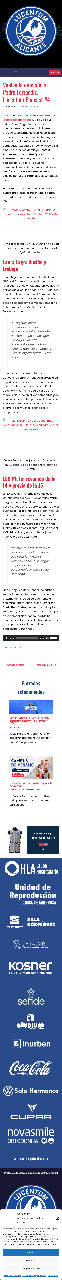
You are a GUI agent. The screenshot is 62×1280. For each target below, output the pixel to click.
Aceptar (31, 1252)
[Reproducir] (6, 638)
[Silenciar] (47, 638)
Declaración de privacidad (34, 1275)
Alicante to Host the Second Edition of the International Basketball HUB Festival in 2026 (29, 720)
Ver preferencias (31, 1268)
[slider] (54, 637)
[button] (57, 1218)
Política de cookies (12, 1275)
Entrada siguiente (47, 665)
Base (11, 790)
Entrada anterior (14, 665)
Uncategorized (9, 106)
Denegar (31, 1260)
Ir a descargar (12, 647)
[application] (31, 638)
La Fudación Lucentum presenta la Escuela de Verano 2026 (30, 784)
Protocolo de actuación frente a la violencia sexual (31, 1173)
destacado (20, 790)
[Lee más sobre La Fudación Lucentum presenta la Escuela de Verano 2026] (31, 767)
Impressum (53, 1275)
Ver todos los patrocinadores (31, 1158)
